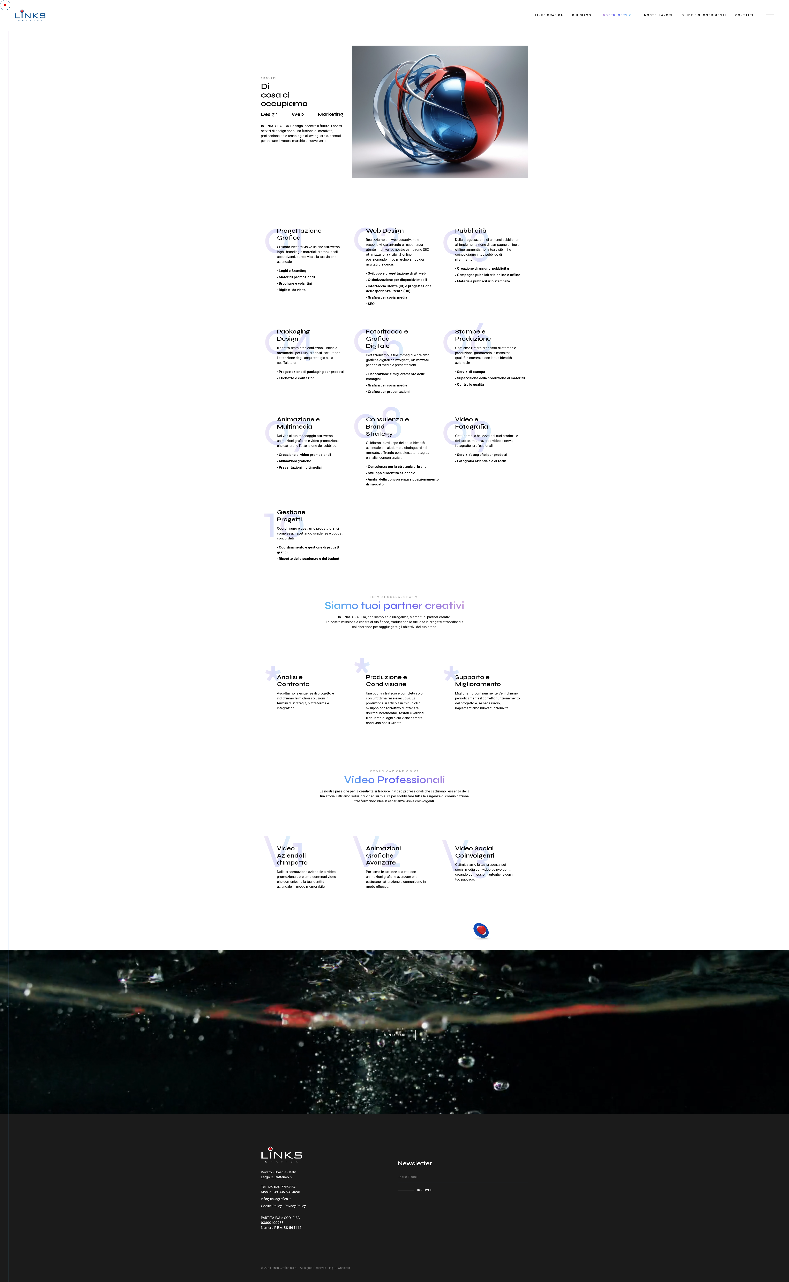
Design (269, 114)
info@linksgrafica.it (276, 1199)
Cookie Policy (271, 1205)
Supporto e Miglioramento (478, 680)
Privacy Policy (295, 1205)
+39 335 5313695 (286, 1192)
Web (298, 114)
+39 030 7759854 (281, 1187)
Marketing (330, 114)
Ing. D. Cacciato (339, 1268)
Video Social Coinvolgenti (474, 852)
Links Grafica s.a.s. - (285, 1268)
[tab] (269, 114)
